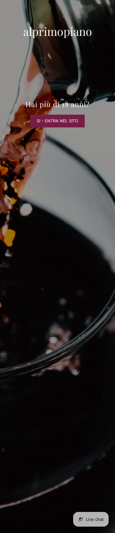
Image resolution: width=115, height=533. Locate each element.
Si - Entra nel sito (57, 120)
